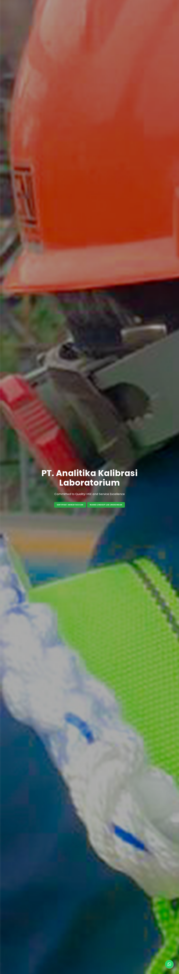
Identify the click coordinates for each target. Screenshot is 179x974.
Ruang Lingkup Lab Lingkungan (106, 505)
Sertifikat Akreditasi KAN (70, 505)
